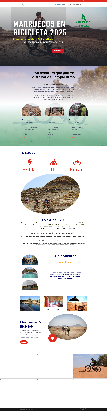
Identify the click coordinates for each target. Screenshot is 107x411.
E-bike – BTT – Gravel (66, 4)
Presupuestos (76, 4)
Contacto (82, 4)
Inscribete (58, 51)
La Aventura (58, 4)
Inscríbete (48, 137)
